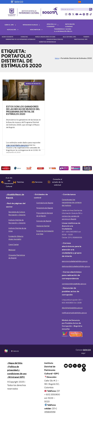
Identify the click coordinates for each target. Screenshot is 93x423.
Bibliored (11, 250)
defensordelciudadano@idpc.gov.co (76, 266)
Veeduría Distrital (42, 226)
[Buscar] (90, 9)
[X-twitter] (73, 14)
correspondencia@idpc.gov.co (74, 284)
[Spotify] (84, 14)
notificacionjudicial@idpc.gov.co (74, 313)
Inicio (57, 58)
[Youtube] (77, 14)
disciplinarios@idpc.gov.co (72, 308)
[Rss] (84, 370)
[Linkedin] (87, 14)
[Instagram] (66, 14)
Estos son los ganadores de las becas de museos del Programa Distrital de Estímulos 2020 (23, 110)
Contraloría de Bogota (44, 203)
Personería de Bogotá (44, 208)
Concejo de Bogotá (43, 221)
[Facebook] (70, 14)
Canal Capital (13, 244)
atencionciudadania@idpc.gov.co (74, 261)
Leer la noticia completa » (17, 146)
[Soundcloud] (80, 14)
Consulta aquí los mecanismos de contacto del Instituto (71, 202)
